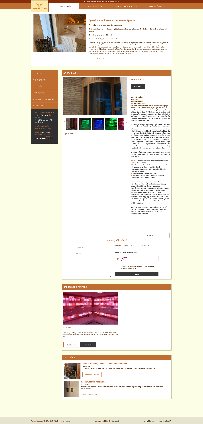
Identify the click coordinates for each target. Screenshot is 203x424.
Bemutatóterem (156, 6)
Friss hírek (69, 358)
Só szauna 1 (67, 328)
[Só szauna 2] (95, 96)
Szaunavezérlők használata (93, 382)
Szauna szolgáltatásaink (125, 6)
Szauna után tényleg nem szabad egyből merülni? (104, 364)
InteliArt (169, 421)
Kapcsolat (38, 106)
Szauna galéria (95, 6)
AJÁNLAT (88, 345)
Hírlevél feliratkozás (43, 99)
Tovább (100, 59)
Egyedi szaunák (64, 6)
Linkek (107, 421)
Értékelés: (118, 246)
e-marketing (161, 421)
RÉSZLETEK (71, 345)
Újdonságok (39, 80)
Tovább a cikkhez (92, 374)
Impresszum (99, 421)
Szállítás (37, 86)
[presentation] (64, 122)
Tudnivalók (38, 93)
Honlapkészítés (148, 421)
